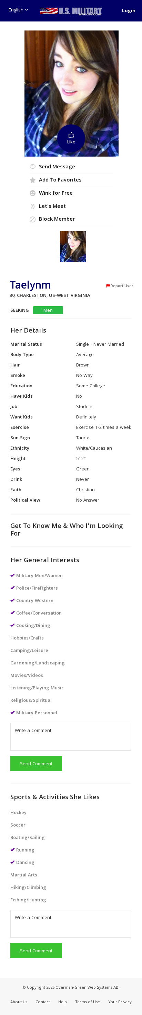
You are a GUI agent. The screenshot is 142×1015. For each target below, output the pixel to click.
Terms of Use (87, 1002)
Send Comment (36, 764)
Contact (43, 1002)
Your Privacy (120, 1002)
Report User (122, 286)
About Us (18, 1002)
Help (62, 1002)
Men (48, 310)
